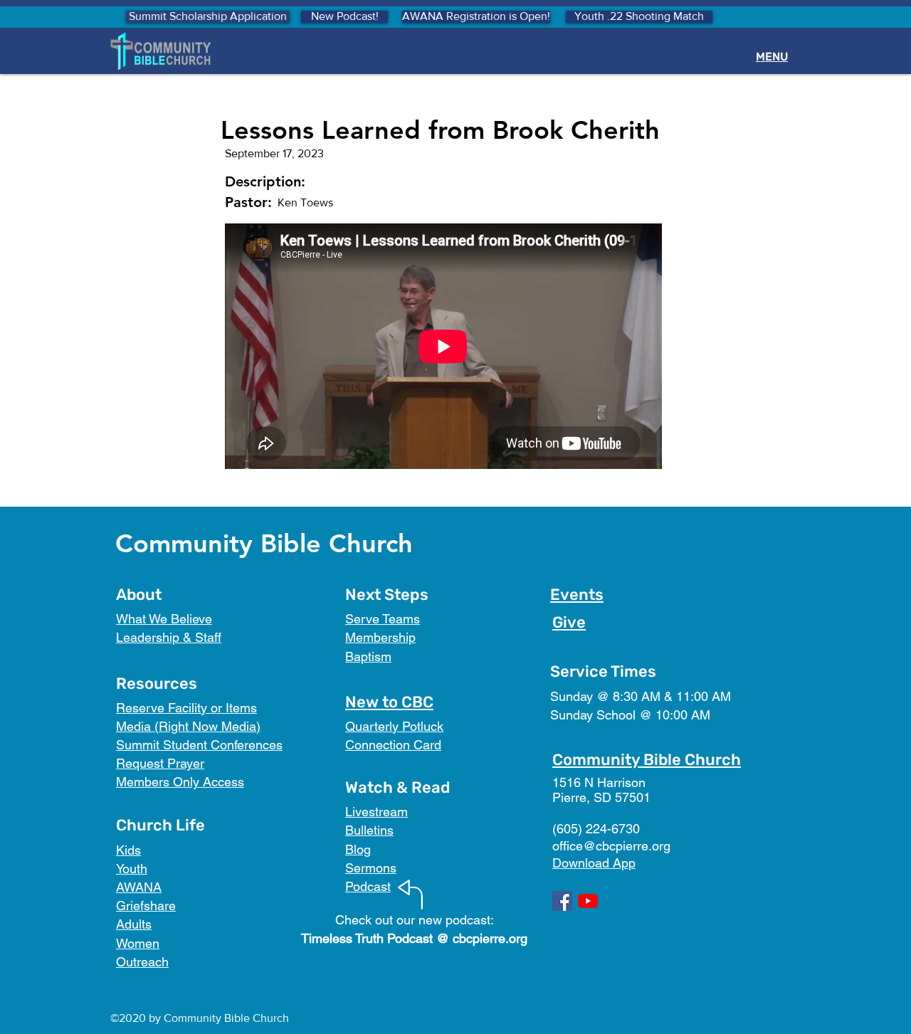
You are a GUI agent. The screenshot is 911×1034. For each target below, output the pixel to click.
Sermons (370, 867)
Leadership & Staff (168, 637)
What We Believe (164, 618)
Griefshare (146, 905)
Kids (128, 850)
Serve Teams (382, 618)
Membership (380, 637)
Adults (134, 924)
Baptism (368, 656)
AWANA (139, 887)
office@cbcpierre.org (611, 845)
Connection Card (393, 744)
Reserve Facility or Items (186, 707)
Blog (358, 849)
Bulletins (369, 830)
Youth (131, 868)
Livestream (376, 811)
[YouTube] (588, 901)
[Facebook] (562, 901)
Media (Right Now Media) (188, 726)
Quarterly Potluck (394, 726)
